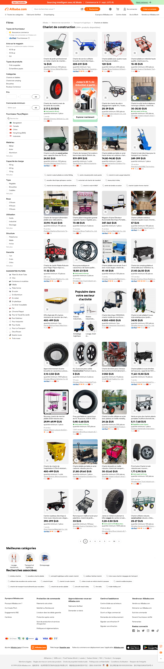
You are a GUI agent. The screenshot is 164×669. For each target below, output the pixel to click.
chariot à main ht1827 (90, 185)
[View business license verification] (104, 665)
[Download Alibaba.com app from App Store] (133, 647)
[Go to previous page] (80, 541)
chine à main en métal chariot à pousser (95, 581)
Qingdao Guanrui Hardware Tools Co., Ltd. (143, 69)
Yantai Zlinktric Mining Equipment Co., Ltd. (85, 163)
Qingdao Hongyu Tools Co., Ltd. (142, 325)
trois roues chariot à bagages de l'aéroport (123, 576)
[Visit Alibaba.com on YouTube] (152, 630)
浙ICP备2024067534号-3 (143, 665)
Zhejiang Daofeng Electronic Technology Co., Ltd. (56, 231)
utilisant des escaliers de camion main (23, 581)
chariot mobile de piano (124, 581)
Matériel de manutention (61, 23)
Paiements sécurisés (44, 603)
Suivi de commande (139, 612)
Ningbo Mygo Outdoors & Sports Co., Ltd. (114, 69)
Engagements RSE (12, 612)
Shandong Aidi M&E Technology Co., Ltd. (143, 166)
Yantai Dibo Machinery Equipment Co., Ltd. (85, 69)
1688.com (57, 658)
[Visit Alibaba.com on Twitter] (143, 630)
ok (36, 97)
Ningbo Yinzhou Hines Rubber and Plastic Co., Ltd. (143, 279)
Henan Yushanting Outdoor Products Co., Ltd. (114, 163)
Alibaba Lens (16, 647)
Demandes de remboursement (111, 617)
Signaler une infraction (108, 626)
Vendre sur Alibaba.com (141, 603)
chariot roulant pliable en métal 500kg (60, 175)
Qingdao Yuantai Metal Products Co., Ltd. (114, 427)
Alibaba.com (119, 647)
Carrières (8, 617)
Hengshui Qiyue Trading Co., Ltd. (85, 231)
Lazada (82, 658)
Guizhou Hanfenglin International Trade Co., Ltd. (143, 429)
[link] (161, 646)
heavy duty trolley (114, 180)
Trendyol (107, 658)
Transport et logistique (82, 23)
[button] (82, 9)
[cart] (118, 9)
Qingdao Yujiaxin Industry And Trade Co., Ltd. (143, 116)
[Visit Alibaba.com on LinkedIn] (138, 630)
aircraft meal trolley (82, 586)
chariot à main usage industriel (119, 175)
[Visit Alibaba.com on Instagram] (148, 630)
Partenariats (136, 622)
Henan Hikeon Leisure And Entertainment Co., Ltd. (56, 430)
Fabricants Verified (75, 606)
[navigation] (23, 282)
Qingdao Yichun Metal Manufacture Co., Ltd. (56, 69)
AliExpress (48, 658)
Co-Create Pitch (11, 608)
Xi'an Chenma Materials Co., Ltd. (114, 231)
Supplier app (65, 647)
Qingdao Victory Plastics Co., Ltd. (56, 279)
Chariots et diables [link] (101, 23)
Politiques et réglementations (48, 628)
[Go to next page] (119, 541)
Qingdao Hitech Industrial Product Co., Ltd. (85, 382)
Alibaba (45, 23)
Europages (117, 658)
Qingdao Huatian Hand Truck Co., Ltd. (143, 228)
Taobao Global (92, 658)
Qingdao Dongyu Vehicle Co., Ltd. (56, 119)
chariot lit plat (48, 581)
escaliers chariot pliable (36, 576)
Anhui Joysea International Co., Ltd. (143, 382)
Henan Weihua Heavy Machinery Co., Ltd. (56, 325)
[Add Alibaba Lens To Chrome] (39, 647)
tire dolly (99, 586)
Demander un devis (75, 611)
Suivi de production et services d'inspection (48, 623)
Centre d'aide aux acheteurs (110, 603)
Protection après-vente (45, 617)
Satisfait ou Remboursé (45, 608)
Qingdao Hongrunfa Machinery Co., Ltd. (114, 279)
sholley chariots (15, 576)
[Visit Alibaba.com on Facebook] (133, 630)
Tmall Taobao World (70, 658)
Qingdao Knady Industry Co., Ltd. (114, 114)
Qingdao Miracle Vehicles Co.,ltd (56, 379)
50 (114, 541)
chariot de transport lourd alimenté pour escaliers (27, 586)
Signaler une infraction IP (109, 622)
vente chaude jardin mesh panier (91, 175)
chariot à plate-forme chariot (139, 185)
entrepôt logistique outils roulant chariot (65, 576)
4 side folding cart (115, 586)
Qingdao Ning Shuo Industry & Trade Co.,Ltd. (85, 432)
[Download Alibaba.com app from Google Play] (151, 647)
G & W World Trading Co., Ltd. (113, 379)
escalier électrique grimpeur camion (59, 180)
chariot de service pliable (59, 586)
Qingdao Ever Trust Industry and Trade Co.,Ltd (85, 281)
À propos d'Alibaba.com (14, 598)
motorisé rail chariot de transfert (89, 180)
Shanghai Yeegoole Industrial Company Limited (114, 325)
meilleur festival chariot (94, 576)
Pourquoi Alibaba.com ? (13, 603)
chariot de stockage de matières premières (61, 185)
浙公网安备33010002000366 (121, 665)
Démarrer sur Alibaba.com (142, 608)
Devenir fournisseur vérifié (142, 617)
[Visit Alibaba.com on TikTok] (157, 630)
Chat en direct (105, 608)
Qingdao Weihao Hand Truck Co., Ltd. (56, 163)
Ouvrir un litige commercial (110, 612)
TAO (100, 658)
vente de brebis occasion (113, 185)
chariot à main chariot (67, 581)
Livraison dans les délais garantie (49, 612)
